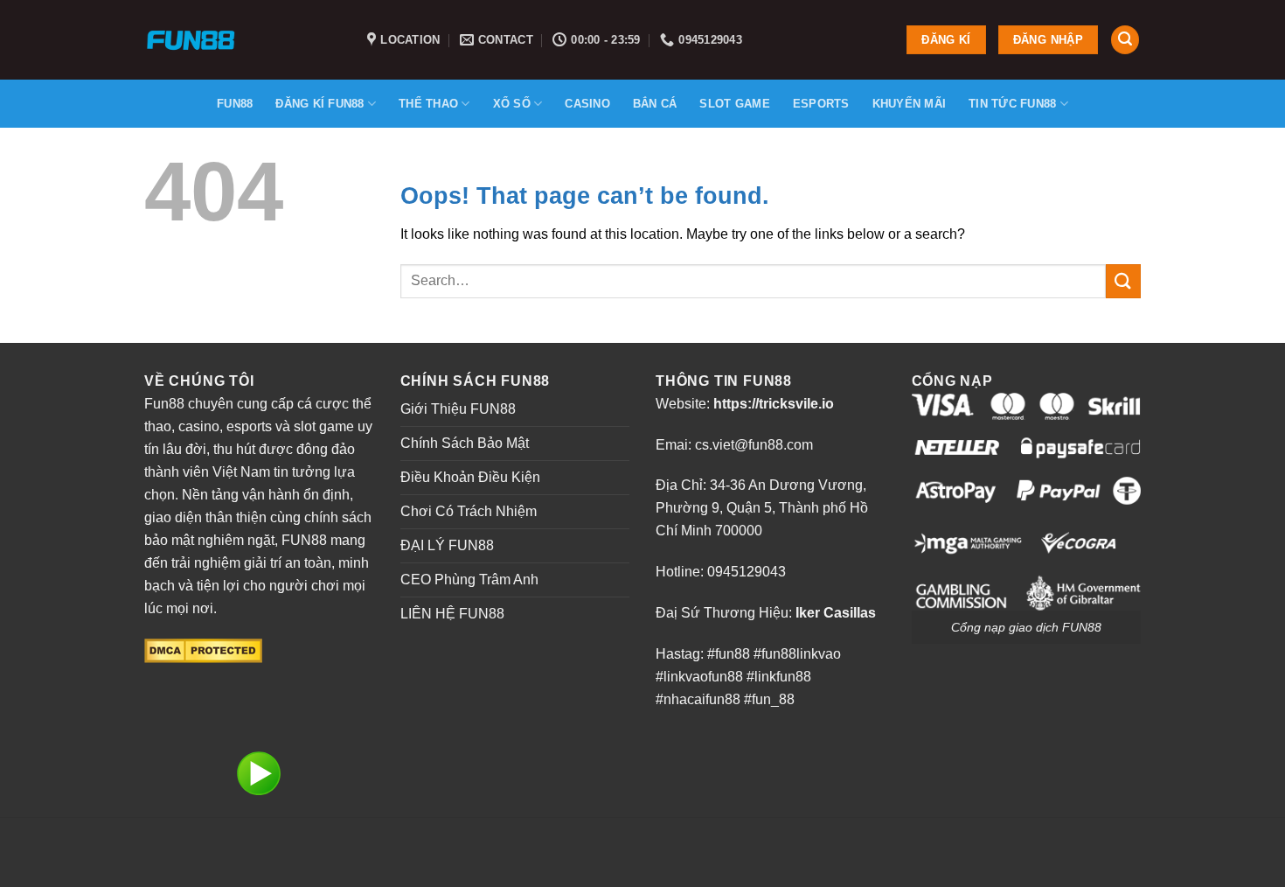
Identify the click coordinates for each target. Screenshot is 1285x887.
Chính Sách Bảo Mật (464, 443)
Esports (821, 103)
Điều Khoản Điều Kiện (470, 477)
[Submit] (1123, 281)
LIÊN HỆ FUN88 (452, 613)
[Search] (1125, 39)
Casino (587, 103)
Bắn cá (655, 103)
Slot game (734, 103)
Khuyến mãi (909, 103)
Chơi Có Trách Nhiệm (468, 511)
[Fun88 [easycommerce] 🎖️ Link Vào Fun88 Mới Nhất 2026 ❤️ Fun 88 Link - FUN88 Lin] (242, 40)
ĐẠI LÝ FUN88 (447, 545)
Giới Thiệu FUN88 (458, 409)
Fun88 (235, 103)
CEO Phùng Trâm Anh (469, 579)
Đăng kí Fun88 (319, 103)
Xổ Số (512, 103)
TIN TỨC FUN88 (1012, 103)
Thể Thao (428, 103)
